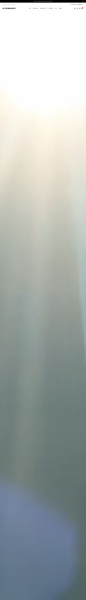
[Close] (82, 1)
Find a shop (74, 4)
